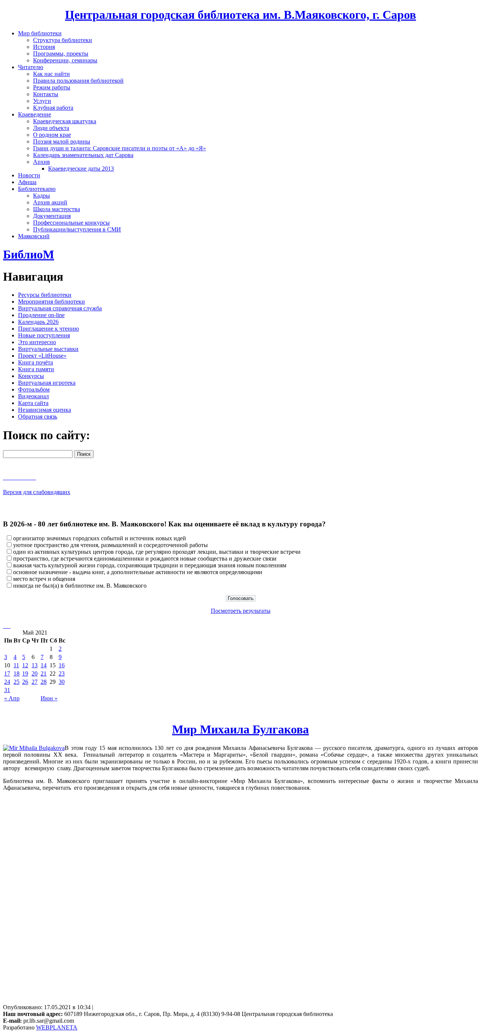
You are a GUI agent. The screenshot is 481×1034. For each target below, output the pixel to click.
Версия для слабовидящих (36, 492)
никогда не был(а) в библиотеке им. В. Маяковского (80, 585)
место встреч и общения (44, 579)
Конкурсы (31, 376)
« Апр (12, 698)
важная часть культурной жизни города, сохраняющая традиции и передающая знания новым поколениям (149, 565)
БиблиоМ (28, 254)
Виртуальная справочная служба (60, 308)
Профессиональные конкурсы (71, 222)
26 (25, 682)
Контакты (45, 94)
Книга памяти (36, 369)
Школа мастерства (56, 209)
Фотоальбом (34, 389)
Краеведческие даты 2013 (81, 168)
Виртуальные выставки (48, 349)
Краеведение (34, 114)
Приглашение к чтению (48, 328)
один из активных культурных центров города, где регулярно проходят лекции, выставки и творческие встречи (157, 552)
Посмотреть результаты (241, 611)
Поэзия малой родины (61, 141)
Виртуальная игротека (47, 382)
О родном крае (52, 135)
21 (44, 673)
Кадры (41, 195)
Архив (41, 162)
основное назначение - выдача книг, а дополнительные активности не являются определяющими (137, 572)
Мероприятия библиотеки (51, 301)
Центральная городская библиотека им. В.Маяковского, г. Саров (240, 14)
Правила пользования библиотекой (78, 80)
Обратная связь (37, 416)
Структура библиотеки (62, 40)
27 (35, 682)
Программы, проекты (60, 53)
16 (62, 665)
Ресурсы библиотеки (44, 295)
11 (16, 665)
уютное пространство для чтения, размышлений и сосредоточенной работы (110, 545)
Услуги (42, 101)
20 (35, 673)
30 (62, 682)
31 (7, 690)
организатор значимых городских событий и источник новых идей (99, 538)
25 (17, 682)
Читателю (30, 67)
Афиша (27, 182)
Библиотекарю (37, 189)
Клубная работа (53, 107)
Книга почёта (35, 362)
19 (25, 673)
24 (7, 682)
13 (35, 665)
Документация (52, 216)
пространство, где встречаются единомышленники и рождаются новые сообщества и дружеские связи (145, 558)
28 (44, 682)
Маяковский (34, 236)
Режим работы (51, 87)
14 (44, 665)
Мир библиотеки (40, 33)
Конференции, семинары (65, 60)
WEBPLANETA (56, 1027)
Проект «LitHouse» (42, 355)
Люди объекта (51, 128)
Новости (29, 175)
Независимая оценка (44, 410)
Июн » (49, 698)
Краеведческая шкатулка (64, 121)
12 (25, 665)
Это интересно (37, 342)
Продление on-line (41, 315)
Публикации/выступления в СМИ (77, 229)
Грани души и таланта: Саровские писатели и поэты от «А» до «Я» (119, 148)
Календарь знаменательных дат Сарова (83, 155)
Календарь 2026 (38, 322)
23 (62, 673)
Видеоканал (33, 396)
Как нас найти (51, 74)
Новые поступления (44, 335)
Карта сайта (33, 403)
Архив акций (50, 202)
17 (7, 673)
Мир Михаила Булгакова (240, 729)
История (44, 47)
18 (17, 673)
